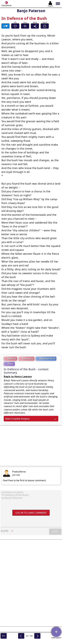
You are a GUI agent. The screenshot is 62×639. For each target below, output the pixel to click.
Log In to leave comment (31, 512)
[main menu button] (58, 3)
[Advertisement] (31, 446)
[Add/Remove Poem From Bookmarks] (25, 26)
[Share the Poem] (35, 26)
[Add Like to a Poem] (15, 26)
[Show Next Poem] (37, 636)
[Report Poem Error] (45, 26)
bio (3, 636)
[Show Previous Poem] (21, 636)
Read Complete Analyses (17, 418)
